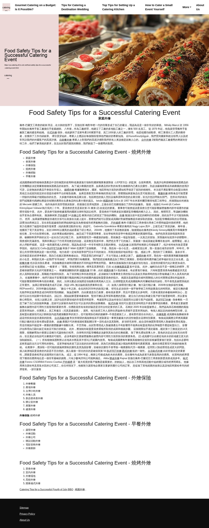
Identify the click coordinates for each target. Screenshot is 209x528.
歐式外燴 (113, 303)
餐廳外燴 (163, 193)
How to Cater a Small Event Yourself (159, 7)
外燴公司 (76, 215)
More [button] (186, 7)
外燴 (121, 215)
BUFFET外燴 (54, 248)
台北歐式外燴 (155, 351)
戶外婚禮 (62, 215)
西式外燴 (127, 351)
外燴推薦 (161, 314)
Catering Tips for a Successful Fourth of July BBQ (46, 489)
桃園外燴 (108, 200)
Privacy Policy (27, 514)
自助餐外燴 (65, 139)
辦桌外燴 (114, 358)
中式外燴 (52, 132)
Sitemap (24, 507)
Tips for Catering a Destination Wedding (75, 7)
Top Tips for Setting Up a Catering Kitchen (118, 7)
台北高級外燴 (61, 318)
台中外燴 (146, 139)
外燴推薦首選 (121, 266)
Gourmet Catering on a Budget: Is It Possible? (35, 7)
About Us (200, 7)
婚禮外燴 (69, 189)
